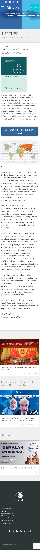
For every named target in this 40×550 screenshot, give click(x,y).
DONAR (35, 7)
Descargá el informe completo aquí (19, 131)
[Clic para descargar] (14, 74)
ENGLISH (33, 2)
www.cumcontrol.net (3, 490)
